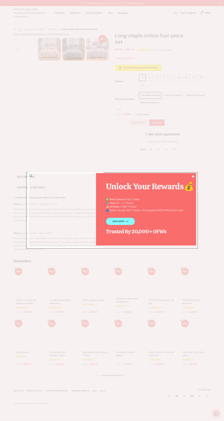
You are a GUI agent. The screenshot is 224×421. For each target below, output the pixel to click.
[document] (112, 210)
